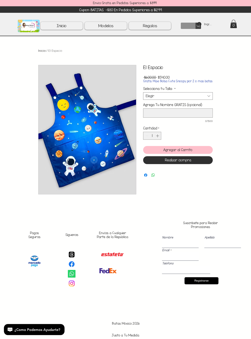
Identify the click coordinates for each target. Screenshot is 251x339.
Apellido (210, 237)
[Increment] (158, 135)
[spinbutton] (152, 135)
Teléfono (168, 263)
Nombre (167, 237)
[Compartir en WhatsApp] (153, 175)
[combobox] (178, 96)
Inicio (42, 50)
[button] (233, 24)
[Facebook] (71, 264)
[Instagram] (71, 283)
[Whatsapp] (71, 274)
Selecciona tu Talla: (159, 89)
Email (165, 250)
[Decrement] (146, 135)
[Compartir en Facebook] (145, 175)
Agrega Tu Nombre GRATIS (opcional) (172, 105)
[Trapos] (71, 254)
